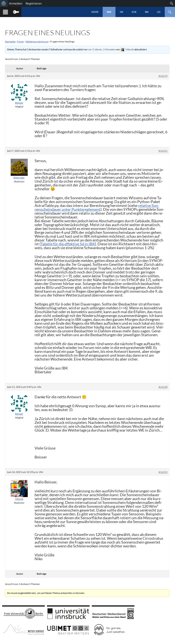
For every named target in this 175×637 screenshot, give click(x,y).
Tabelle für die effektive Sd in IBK (68, 243)
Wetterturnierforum (37, 41)
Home (94, 11)
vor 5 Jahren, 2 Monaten (101, 49)
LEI (158, 11)
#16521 (163, 150)
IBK (147, 11)
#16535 (163, 472)
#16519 (163, 75)
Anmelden (15, 3)
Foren (20, 41)
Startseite (10, 41)
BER (109, 11)
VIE (121, 11)
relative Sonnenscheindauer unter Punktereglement (97, 207)
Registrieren (34, 3)
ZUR (134, 11)
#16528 (163, 386)
